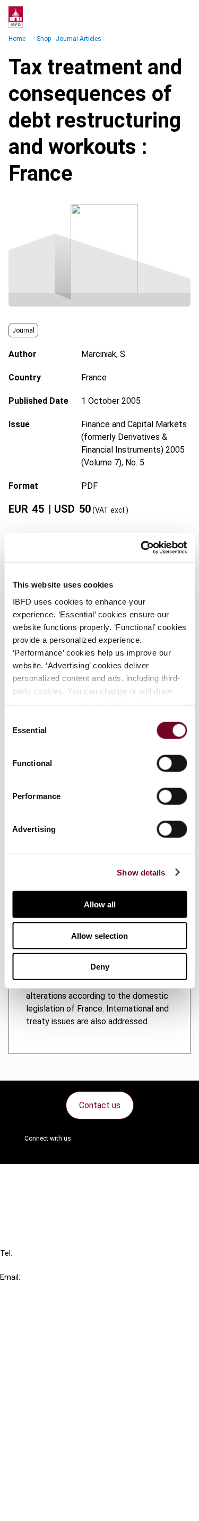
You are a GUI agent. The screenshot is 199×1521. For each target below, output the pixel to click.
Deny (99, 966)
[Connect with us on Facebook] (166, 1138)
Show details (141, 872)
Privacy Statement (56, 1448)
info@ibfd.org (25, 1289)
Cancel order (44, 1179)
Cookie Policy (46, 1468)
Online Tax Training (56, 1361)
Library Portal (46, 1380)
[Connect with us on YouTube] (140, 1138)
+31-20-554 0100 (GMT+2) (51, 1265)
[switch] (172, 763)
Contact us (99, 1105)
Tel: (6, 1253)
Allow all (100, 904)
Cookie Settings (51, 1487)
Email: (10, 1277)
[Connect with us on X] (89, 1138)
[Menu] (180, 17)
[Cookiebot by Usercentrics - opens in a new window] (142, 547)
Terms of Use (46, 1506)
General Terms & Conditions (72, 1429)
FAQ (29, 1198)
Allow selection (99, 935)
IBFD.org (37, 1323)
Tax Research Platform (64, 1342)
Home (16, 39)
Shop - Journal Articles (69, 39)
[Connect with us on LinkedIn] (115, 1138)
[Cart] (158, 17)
